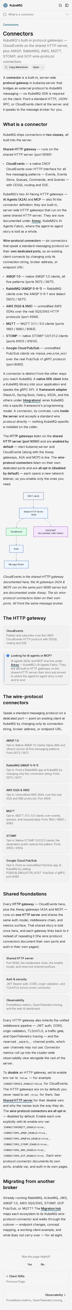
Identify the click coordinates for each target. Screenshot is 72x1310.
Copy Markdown (18, 67)
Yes (29, 1264)
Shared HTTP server (18, 1100)
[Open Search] (60, 5)
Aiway (36, 221)
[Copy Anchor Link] (50, 124)
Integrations (31, 400)
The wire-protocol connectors (23, 699)
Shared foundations (25, 894)
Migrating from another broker (29, 1184)
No (43, 1264)
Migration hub (51, 1208)
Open (36, 67)
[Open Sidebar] (67, 5)
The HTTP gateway (24, 618)
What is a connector (25, 124)
